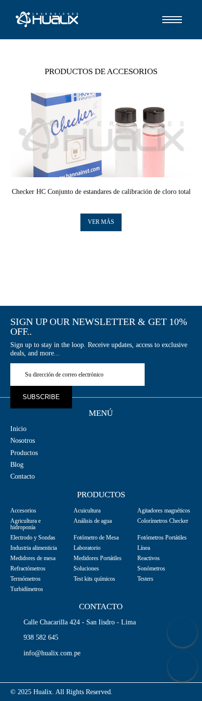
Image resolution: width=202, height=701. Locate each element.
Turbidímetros (26, 589)
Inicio (18, 429)
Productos (24, 453)
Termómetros (25, 579)
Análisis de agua (93, 521)
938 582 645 (41, 637)
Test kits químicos (94, 579)
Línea (143, 548)
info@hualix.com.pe (52, 653)
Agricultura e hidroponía (25, 524)
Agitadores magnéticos (163, 510)
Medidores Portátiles (98, 558)
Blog (17, 464)
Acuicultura (87, 510)
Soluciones (86, 568)
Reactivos (148, 558)
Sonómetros (151, 568)
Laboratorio (87, 548)
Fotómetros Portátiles (162, 537)
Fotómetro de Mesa (96, 537)
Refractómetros (28, 568)
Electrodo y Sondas (32, 537)
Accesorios (23, 510)
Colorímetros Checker (162, 521)
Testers (145, 579)
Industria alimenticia (33, 548)
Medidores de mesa (32, 558)
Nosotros (22, 440)
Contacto (22, 476)
